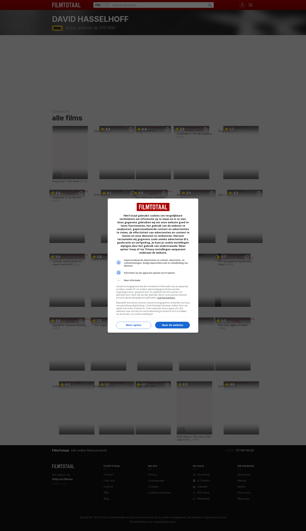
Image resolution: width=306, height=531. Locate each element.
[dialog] (153, 265)
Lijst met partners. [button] (166, 297)
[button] (153, 280)
